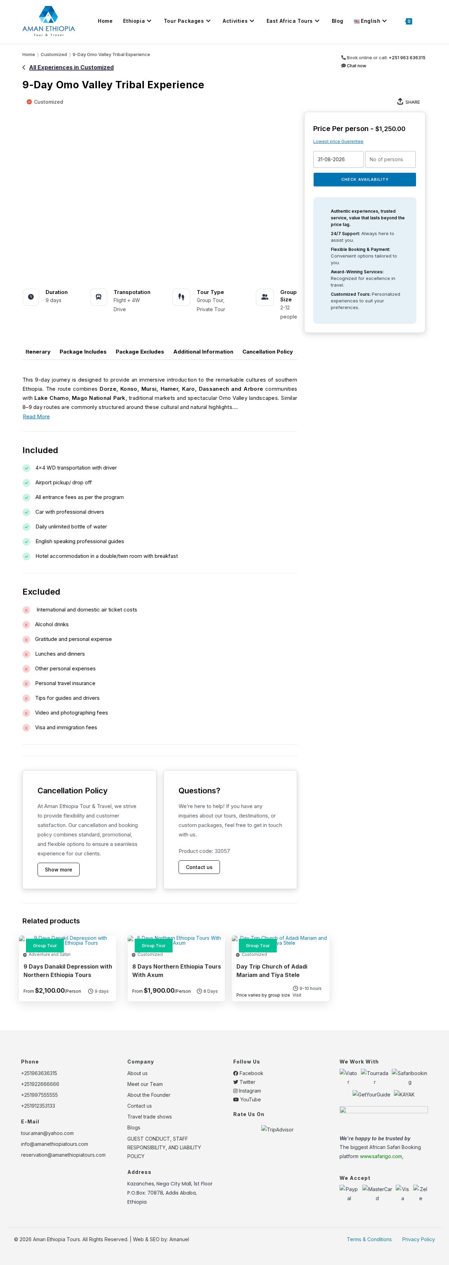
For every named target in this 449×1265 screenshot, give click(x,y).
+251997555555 (39, 1095)
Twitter (246, 1082)
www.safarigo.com (381, 1156)
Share (413, 102)
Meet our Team (145, 1084)
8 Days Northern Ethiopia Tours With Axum (176, 970)
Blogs (133, 1127)
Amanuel (179, 1239)
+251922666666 (40, 1084)
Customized (48, 102)
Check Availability (365, 179)
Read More (36, 416)
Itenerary (38, 351)
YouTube (250, 1099)
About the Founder (148, 1095)
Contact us (199, 867)
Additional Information (203, 351)
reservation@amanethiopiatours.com (63, 1155)
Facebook (250, 1073)
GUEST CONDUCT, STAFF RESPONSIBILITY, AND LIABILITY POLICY (164, 1147)
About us (137, 1073)
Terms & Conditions (369, 1239)
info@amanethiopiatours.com (54, 1144)
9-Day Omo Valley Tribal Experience (111, 54)
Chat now (356, 65)
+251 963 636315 (407, 57)
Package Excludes (140, 351)
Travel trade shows (149, 1117)
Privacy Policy (418, 1239)
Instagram (249, 1091)
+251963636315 (39, 1073)
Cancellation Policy (267, 351)
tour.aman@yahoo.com (47, 1133)
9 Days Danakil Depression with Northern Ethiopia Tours (68, 970)
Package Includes (83, 351)
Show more (58, 870)
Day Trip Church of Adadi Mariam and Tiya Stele (271, 970)
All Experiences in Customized (71, 67)
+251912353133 (38, 1106)
